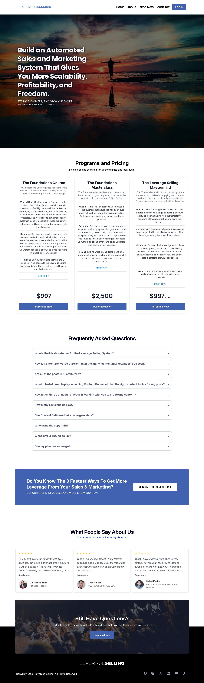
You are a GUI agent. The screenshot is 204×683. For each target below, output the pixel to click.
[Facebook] (145, 673)
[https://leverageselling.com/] (34, 7)
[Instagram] (153, 673)
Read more (24, 575)
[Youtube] (176, 673)
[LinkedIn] (168, 673)
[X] (161, 673)
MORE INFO (43, 276)
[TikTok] (184, 673)
